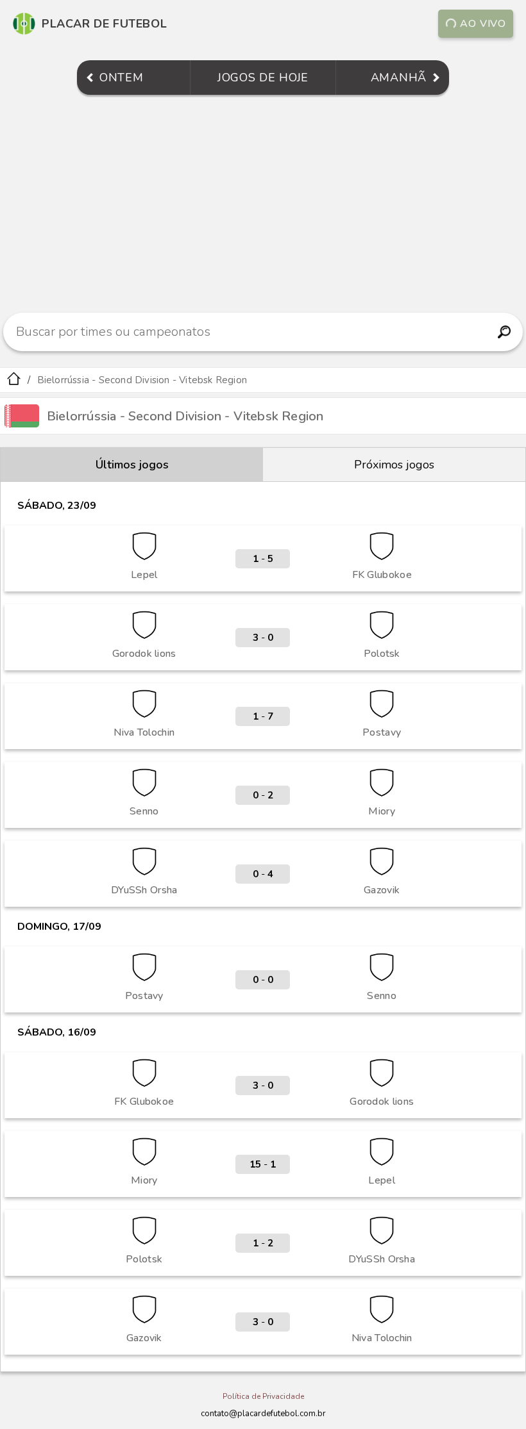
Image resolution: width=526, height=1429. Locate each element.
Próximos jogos (394, 464)
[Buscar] (503, 332)
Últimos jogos (132, 464)
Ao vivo (483, 24)
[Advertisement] (263, 203)
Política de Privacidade (263, 1396)
